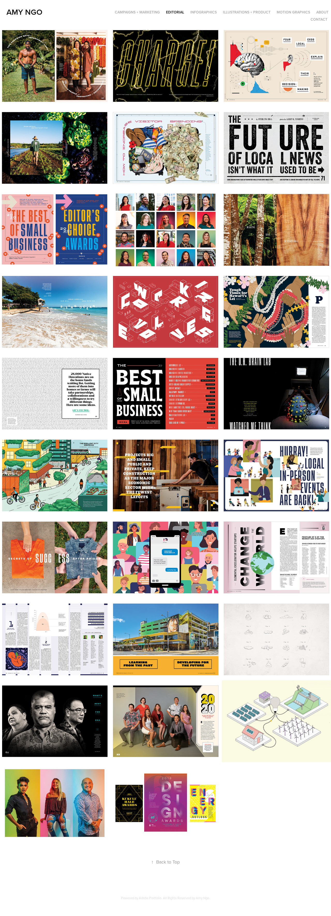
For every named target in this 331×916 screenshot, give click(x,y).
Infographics (203, 12)
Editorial (175, 12)
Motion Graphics (293, 12)
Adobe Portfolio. (150, 898)
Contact (319, 19)
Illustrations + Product (246, 12)
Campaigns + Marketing (137, 12)
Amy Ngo (24, 12)
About (322, 12)
